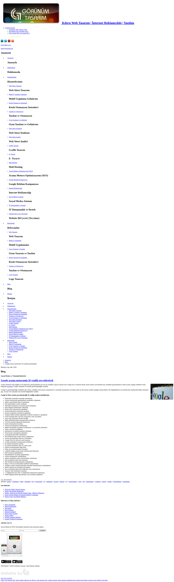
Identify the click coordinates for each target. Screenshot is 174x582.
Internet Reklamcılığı (15, 188)
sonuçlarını (38, 481)
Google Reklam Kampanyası (18, 180)
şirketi (99, 580)
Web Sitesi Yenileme (15, 128)
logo (46, 580)
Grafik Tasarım (13, 146)
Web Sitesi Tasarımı (15, 86)
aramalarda (126, 481)
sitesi (17, 580)
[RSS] (12, 42)
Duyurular (8, 508)
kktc (14, 580)
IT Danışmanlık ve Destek (17, 205)
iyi (66, 481)
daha (21, 481)
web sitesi (104, 580)
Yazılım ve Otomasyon (16, 111)
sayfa (95, 580)
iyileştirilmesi (117, 481)
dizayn (34, 580)
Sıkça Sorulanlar (10, 504)
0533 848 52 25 (6, 45)
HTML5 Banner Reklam (13, 517)
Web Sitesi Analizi (15, 137)
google (56, 481)
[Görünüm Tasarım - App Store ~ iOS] (17, 562)
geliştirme (49, 481)
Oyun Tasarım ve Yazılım (17, 249)
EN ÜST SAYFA (6, 578)
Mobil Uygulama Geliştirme (18, 94)
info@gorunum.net (7, 48)
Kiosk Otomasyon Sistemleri (18, 103)
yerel (79, 481)
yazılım (50, 580)
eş (44, 481)
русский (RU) (25, 33)
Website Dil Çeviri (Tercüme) (18, 214)
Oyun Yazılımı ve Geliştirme (18, 120)
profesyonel (80, 580)
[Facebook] (2, 42)
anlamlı (62, 481)
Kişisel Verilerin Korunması (13, 519)
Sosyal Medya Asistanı (16, 197)
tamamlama (89, 481)
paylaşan (10, 386)
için (33, 481)
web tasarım (40, 580)
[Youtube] (9, 42)
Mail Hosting (13, 163)
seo (30, 580)
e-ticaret (90, 580)
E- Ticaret (12, 154)
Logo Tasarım (13, 275)
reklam (21, 580)
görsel (104, 481)
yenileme (98, 481)
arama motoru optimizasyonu (66, 580)
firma (86, 580)
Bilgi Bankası (9, 510)
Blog (6, 362)
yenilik (109, 481)
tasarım (10, 580)
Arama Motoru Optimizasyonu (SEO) (21, 171)
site (84, 481)
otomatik (27, 481)
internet (26, 580)
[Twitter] (6, 42)
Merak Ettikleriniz (10, 506)
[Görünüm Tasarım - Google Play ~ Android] (6, 562)
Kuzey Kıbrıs (9, 515)
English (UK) (23, 31)
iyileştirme (15, 481)
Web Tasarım (13, 232)
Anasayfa (8, 360)
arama (9, 481)
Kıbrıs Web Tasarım (11, 514)
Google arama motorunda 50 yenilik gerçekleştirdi (27, 380)
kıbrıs (2, 580)
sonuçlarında (73, 481)
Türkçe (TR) (23, 29)
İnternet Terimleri (10, 512)
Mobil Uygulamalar (15, 240)
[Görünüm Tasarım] (15, 575)
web (6, 580)
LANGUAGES (10, 28)
